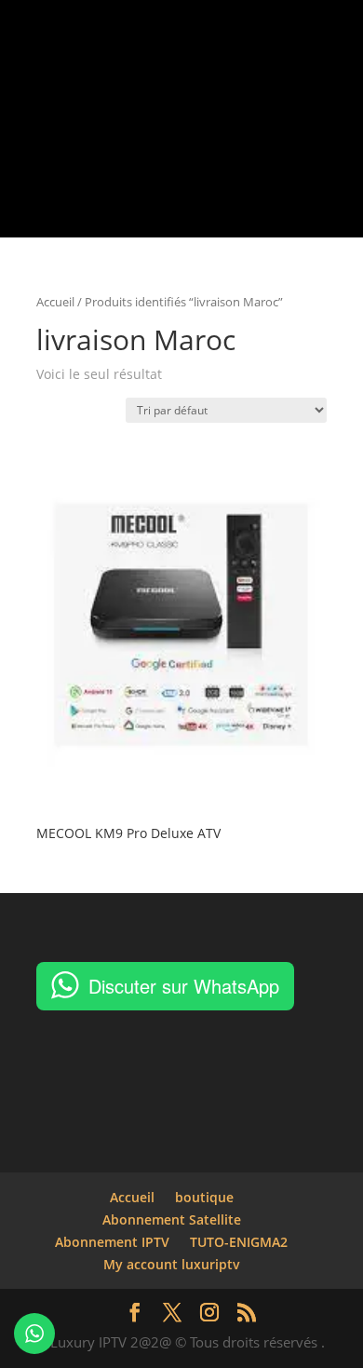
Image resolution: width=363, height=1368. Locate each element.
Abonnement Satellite (171, 1219)
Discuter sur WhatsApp (183, 985)
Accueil (55, 301)
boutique (204, 1197)
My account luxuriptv (171, 1264)
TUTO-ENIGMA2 (239, 1242)
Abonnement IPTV (112, 1242)
